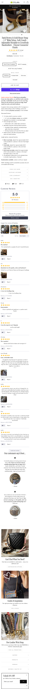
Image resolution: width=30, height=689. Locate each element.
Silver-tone (23, 75)
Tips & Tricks (15, 608)
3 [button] (10, 34)
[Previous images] (3, 229)
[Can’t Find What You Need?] (15, 543)
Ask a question (15, 178)
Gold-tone (6, 75)
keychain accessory (15, 110)
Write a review (15, 218)
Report (9, 259)
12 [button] (21, 34)
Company (15, 664)
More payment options (15, 93)
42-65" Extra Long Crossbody (15, 68)
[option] (15, 6)
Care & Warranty (15, 175)
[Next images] (27, 229)
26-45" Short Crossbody (9, 64)
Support (15, 655)
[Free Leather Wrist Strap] (15, 626)
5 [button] (13, 34)
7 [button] (15, 34)
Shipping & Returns (15, 172)
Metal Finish (15, 72)
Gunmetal (15, 79)
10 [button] (19, 34)
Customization (16, 55)
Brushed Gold (15, 75)
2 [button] (9, 34)
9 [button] (18, 34)
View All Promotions (15, 650)
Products (15, 659)
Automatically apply (17, 646)
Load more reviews (15, 450)
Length (15, 61)
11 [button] (20, 34)
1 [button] (8, 34)
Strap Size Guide (15, 169)
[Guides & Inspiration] (15, 585)
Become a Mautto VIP (14, 669)
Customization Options (15, 566)
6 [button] (14, 34)
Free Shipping (9, 55)
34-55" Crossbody (22, 64)
